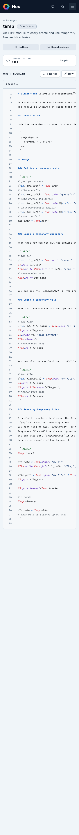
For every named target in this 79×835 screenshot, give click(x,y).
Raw (71, 73)
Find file (52, 73)
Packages (11, 20)
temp (8, 26)
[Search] (62, 6)
